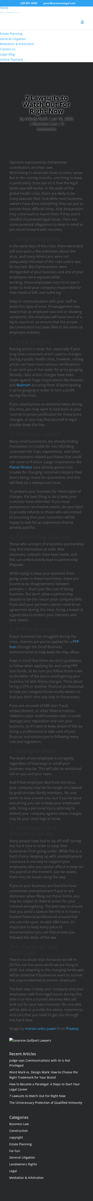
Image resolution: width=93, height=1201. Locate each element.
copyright (16, 1137)
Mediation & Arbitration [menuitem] (17, 44)
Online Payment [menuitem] (11, 59)
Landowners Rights (23, 1164)
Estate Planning (20, 1144)
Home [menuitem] (4, 8)
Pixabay (72, 1028)
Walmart (23, 385)
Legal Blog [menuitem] (7, 54)
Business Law (45, 123)
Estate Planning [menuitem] (11, 34)
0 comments (50, 126)
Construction (18, 1131)
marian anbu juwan (40, 1028)
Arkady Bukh (36, 118)
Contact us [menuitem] (7, 49)
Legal (13, 1171)
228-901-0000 (28, 3)
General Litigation (22, 1157)
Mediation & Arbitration (26, 1178)
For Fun (14, 1151)
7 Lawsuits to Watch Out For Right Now (37, 1096)
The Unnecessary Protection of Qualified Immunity (45, 1103)
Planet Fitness (20, 467)
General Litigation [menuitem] (13, 39)
